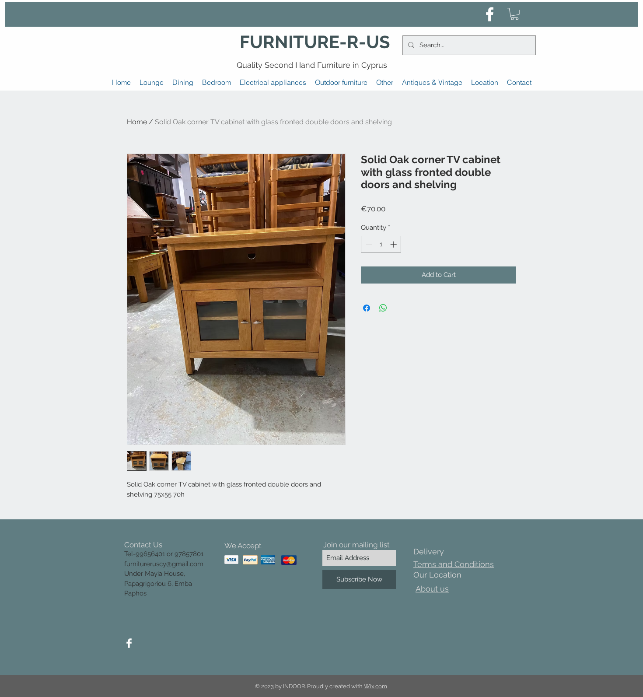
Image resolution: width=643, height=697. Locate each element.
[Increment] (394, 244)
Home (137, 122)
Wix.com (375, 686)
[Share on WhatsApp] (383, 308)
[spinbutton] (381, 244)
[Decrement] (368, 244)
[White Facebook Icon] (489, 14)
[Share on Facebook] (366, 308)
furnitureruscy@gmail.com (163, 564)
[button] (514, 14)
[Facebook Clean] (129, 643)
